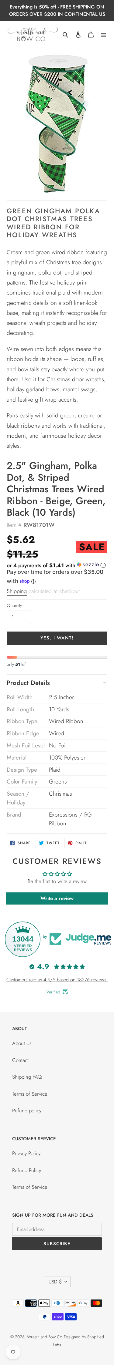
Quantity (14, 605)
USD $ (55, 1281)
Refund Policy (26, 1170)
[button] (56, 565)
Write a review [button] (57, 898)
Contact (20, 1060)
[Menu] (103, 34)
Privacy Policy (26, 1153)
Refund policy (26, 1110)
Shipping (17, 591)
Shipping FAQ (27, 1076)
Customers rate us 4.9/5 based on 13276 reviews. (57, 979)
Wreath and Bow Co (44, 1337)
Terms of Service (29, 1093)
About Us (22, 1043)
